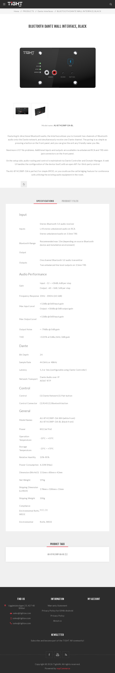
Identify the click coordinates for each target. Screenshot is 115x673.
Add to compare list (24, 184)
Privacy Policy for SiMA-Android (57, 610)
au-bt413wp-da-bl (56, 554)
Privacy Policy (57, 615)
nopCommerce (63, 668)
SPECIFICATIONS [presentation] (45, 201)
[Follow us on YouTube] (57, 654)
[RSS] (66, 654)
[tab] (45, 201)
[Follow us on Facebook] (49, 654)
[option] (22, 110)
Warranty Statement (57, 605)
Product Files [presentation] (70, 201)
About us (57, 620)
